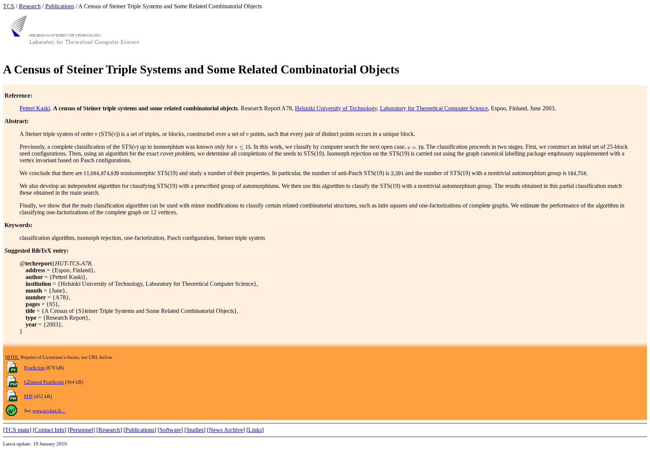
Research (30, 6)
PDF (28, 396)
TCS (8, 6)
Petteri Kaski (35, 108)
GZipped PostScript (44, 382)
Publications (59, 6)
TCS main (17, 430)
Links (255, 430)
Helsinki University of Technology (336, 108)
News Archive (226, 430)
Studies (195, 430)
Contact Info (49, 430)
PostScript (34, 368)
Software (170, 430)
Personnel (81, 430)
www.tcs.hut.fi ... (48, 410)
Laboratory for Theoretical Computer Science (434, 108)
